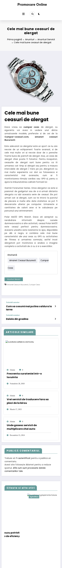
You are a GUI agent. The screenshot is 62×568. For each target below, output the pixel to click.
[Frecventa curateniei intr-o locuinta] (20, 341)
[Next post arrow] (55, 319)
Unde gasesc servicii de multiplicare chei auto (22, 427)
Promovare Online (32, 4)
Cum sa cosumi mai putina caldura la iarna (29, 308)
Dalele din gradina (17, 319)
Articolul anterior (12, 302)
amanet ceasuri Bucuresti (22, 260)
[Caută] (32, 13)
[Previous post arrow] (55, 306)
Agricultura (17, 497)
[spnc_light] (39, 14)
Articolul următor (13, 315)
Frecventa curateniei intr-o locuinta (24, 375)
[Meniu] (23, 14)
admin (12, 370)
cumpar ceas (34, 285)
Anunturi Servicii (13, 279)
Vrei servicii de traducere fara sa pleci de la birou (28, 401)
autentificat (24, 458)
